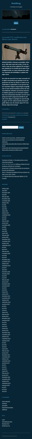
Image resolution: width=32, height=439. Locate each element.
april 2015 (4, 290)
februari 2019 (5, 251)
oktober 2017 (5, 263)
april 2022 (4, 208)
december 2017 (6, 259)
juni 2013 (4, 322)
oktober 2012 (5, 336)
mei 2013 (4, 324)
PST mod (18, 115)
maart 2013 (5, 328)
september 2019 (6, 245)
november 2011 (6, 357)
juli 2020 (4, 227)
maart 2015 (5, 292)
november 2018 (6, 253)
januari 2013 (5, 330)
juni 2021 (4, 217)
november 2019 (6, 241)
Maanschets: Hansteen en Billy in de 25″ (12, 150)
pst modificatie (24, 115)
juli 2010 (4, 387)
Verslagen (4, 405)
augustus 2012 (6, 340)
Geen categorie (6, 401)
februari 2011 (5, 373)
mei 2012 (4, 346)
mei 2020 (4, 229)
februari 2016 (5, 279)
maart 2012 (5, 348)
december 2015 (6, 284)
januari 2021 (5, 223)
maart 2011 (5, 371)
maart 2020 (5, 233)
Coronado (12, 115)
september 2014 (6, 302)
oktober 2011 (5, 359)
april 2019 (4, 249)
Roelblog (16, 3)
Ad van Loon (5, 168)
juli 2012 (4, 342)
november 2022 (6, 200)
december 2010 (6, 377)
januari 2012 (5, 352)
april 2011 (4, 369)
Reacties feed (5, 423)
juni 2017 (4, 267)
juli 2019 (4, 247)
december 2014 (6, 296)
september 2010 (6, 383)
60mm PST (7, 115)
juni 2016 (4, 275)
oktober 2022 (5, 202)
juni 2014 (4, 308)
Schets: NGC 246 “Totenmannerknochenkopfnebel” (15, 148)
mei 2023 (4, 194)
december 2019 (6, 239)
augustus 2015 (6, 286)
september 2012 (6, 338)
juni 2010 (4, 389)
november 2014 (6, 298)
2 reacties (4, 119)
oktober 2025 (5, 188)
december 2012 (6, 332)
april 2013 (4, 326)
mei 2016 (4, 277)
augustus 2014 (6, 304)
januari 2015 (5, 294)
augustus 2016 (6, 273)
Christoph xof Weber (7, 160)
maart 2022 (5, 211)
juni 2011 (4, 367)
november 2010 (6, 379)
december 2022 (6, 198)
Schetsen (4, 403)
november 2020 (6, 225)
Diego (3, 172)
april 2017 (4, 269)
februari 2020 (5, 235)
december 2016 (6, 271)
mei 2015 (4, 288)
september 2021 (6, 215)
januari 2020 (5, 237)
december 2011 (6, 355)
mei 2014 (4, 310)
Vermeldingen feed (7, 421)
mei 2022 (4, 206)
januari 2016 (5, 281)
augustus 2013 (6, 320)
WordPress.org (6, 425)
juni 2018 (4, 255)
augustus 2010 (6, 385)
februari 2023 (5, 196)
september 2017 (6, 265)
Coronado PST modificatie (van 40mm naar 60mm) (14, 38)
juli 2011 (4, 365)
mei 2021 (4, 219)
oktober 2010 (5, 381)
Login (3, 419)
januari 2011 (5, 375)
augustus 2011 (6, 363)
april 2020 (4, 231)
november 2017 (6, 261)
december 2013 (6, 318)
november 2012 (6, 334)
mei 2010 (4, 391)
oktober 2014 (5, 300)
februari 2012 (5, 350)
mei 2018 (4, 257)
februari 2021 (5, 221)
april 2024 (4, 190)
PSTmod (4, 117)
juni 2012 (4, 344)
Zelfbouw (19, 113)
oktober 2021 (5, 213)
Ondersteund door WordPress (9, 436)
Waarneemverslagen (7, 407)
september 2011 (6, 361)
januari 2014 (5, 316)
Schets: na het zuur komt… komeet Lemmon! (13, 138)
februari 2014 (5, 314)
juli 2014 (4, 306)
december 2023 (6, 192)
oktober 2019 (5, 243)
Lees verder (6, 109)
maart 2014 (5, 312)
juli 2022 (4, 204)
